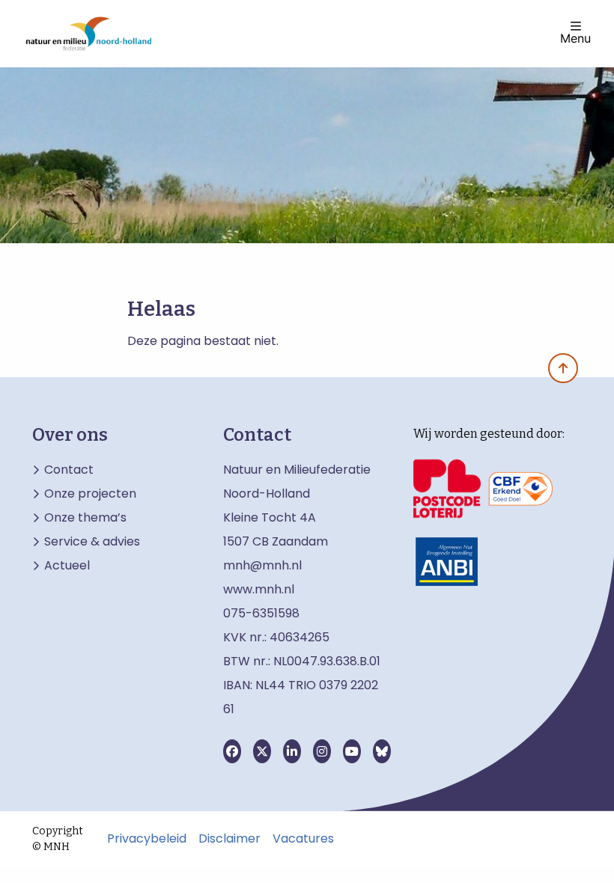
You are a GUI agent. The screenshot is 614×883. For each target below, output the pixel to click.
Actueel (67, 566)
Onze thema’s (85, 518)
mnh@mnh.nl (262, 565)
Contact (69, 470)
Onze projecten (90, 494)
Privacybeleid (146, 839)
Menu (575, 37)
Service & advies (92, 542)
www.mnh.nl (260, 589)
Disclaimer (229, 839)
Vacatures (303, 839)
